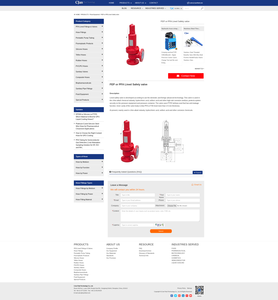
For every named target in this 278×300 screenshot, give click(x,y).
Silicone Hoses (82, 49)
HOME (111, 3)
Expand (198, 172)
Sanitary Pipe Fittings (84, 89)
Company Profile (112, 248)
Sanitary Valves (82, 72)
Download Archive (145, 251)
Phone (161, 200)
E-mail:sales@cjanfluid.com (82, 293)
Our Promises (111, 258)
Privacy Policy (181, 288)
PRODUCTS (125, 3)
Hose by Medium (82, 162)
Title (117, 195)
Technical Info (143, 255)
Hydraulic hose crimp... (170, 28)
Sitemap (189, 288)
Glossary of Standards (146, 253)
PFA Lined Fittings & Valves (86, 27)
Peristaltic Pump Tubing (85, 38)
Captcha (115, 225)
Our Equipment (111, 251)
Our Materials (111, 253)
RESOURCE (136, 8)
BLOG (124, 8)
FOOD (174, 248)
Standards (109, 255)
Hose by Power (82, 173)
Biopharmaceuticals (83, 83)
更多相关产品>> (199, 68)
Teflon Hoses (81, 55)
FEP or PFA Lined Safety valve (110, 14)
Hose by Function (82, 168)
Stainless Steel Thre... (192, 28)
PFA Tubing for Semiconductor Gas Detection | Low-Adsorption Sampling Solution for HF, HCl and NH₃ (88, 143)
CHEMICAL (175, 255)
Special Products (82, 100)
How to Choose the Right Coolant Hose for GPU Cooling (89, 134)
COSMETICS (176, 258)
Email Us (197, 185)
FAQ (140, 248)
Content (115, 211)
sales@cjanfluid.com (196, 3)
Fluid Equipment (95, 14)
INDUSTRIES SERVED (154, 8)
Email (116, 200)
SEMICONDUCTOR (178, 260)
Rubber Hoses (81, 60)
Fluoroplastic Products (84, 43)
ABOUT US (139, 3)
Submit (161, 231)
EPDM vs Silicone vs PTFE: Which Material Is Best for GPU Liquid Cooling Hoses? (88, 116)
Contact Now (188, 75)
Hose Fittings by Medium (85, 188)
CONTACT (153, 3)
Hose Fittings (81, 32)
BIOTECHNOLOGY (178, 253)
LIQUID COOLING (178, 263)
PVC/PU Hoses (82, 66)
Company (115, 206)
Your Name (161, 196)
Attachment (160, 205)
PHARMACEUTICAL (178, 251)
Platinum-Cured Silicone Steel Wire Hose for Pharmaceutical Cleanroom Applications (87, 126)
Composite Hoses (83, 77)
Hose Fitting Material (84, 199)
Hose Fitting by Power (84, 194)
